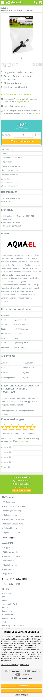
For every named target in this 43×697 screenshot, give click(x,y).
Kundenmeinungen (10, 170)
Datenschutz (7, 615)
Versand (25, 129)
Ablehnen (22, 691)
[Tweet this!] (37, 64)
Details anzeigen (21, 695)
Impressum (7, 611)
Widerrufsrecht (8, 618)
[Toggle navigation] (2, 2)
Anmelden (24, 441)
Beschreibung (7, 149)
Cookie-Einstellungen (11, 629)
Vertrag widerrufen (22, 490)
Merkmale (6, 153)
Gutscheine (7, 593)
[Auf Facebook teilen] (34, 64)
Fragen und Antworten (11, 166)
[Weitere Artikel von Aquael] (21, 244)
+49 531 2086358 (11, 186)
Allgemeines (7, 162)
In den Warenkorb (23, 141)
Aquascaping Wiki (9, 604)
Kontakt (5, 607)
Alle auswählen (21, 686)
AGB (4, 622)
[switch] (7, 671)
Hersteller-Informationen (12, 157)
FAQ (4, 597)
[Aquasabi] (14, 2)
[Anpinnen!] (40, 64)
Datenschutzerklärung (10, 664)
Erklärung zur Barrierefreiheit (14, 625)
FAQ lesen (8, 179)
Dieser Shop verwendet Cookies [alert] (21, 631)
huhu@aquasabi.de (12, 182)
